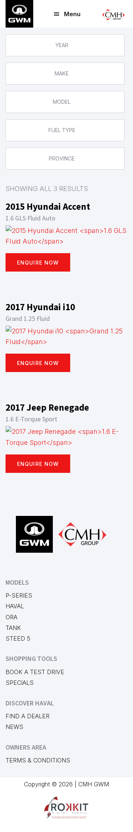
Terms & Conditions (38, 760)
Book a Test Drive (35, 672)
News (14, 726)
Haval (15, 606)
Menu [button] (72, 14)
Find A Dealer (28, 716)
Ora (11, 617)
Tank (13, 627)
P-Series (19, 595)
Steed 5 (18, 638)
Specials (20, 682)
